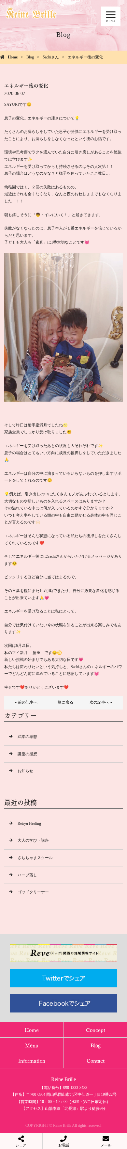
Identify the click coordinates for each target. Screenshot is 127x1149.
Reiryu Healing (29, 823)
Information (31, 1060)
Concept (95, 1030)
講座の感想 (27, 754)
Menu (31, 1045)
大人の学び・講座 (33, 840)
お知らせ (25, 771)
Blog (30, 57)
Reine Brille (63, 1079)
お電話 (63, 1145)
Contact (96, 1060)
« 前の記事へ (26, 702)
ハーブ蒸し (27, 875)
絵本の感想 (27, 736)
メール (106, 1145)
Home (13, 57)
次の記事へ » (101, 702)
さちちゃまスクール (35, 857)
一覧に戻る (63, 702)
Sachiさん (51, 57)
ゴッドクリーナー (33, 892)
